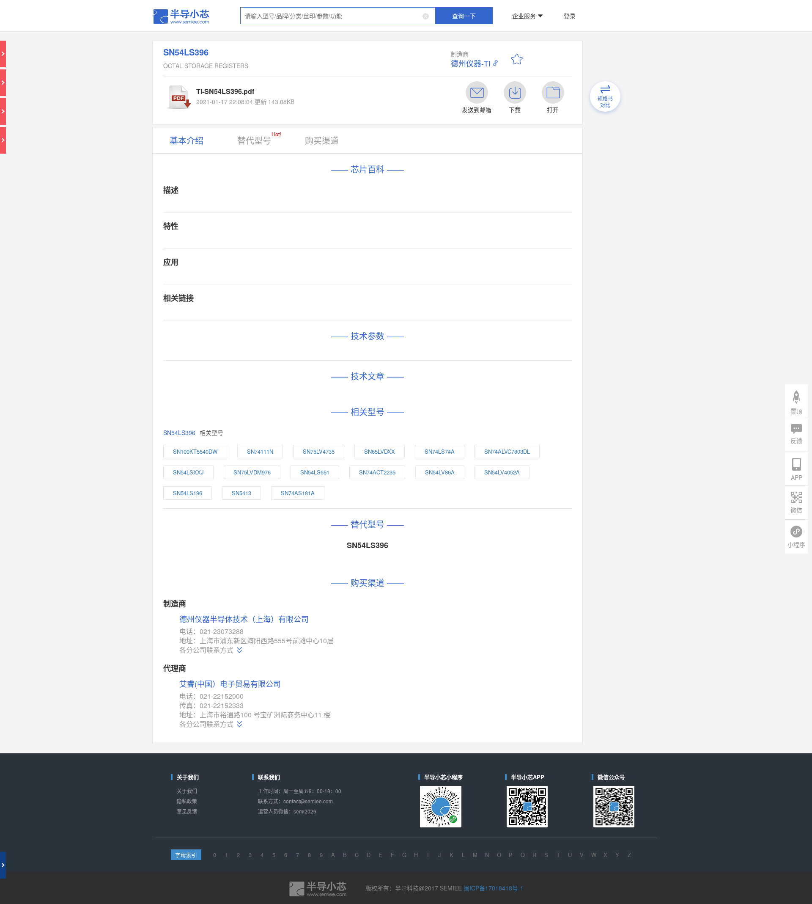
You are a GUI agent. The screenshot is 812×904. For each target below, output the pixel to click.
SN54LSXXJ (188, 472)
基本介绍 (186, 140)
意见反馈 (187, 811)
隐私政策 (187, 801)
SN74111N (260, 451)
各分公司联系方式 (206, 650)
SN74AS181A (298, 493)
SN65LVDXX (379, 451)
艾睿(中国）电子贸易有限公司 (230, 683)
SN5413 (241, 493)
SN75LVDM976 (252, 472)
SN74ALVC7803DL (507, 451)
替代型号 (259, 138)
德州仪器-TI (471, 63)
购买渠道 (322, 140)
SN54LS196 (187, 493)
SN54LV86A (440, 472)
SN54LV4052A (502, 472)
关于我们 (187, 790)
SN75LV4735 (319, 451)
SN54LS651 (314, 472)
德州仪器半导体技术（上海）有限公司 (244, 619)
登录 (570, 15)
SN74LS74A (440, 451)
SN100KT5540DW (195, 451)
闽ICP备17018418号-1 (494, 888)
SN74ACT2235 (377, 472)
